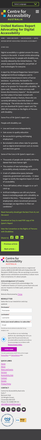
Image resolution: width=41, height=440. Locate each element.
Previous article (10, 244)
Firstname (5, 307)
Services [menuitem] (4, 372)
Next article (9, 249)
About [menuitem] (3, 367)
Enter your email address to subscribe (15, 322)
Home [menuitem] (3, 364)
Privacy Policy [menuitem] (6, 384)
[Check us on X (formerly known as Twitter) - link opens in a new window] (8, 409)
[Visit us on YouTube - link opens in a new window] (24, 409)
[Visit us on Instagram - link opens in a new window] (19, 409)
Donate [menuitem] (3, 381)
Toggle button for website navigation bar (37, 11)
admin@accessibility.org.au (11, 404)
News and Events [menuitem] (7, 369)
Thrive (20, 294)
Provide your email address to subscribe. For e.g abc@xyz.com (13, 329)
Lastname (5, 314)
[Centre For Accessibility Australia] (15, 14)
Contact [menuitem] (4, 378)
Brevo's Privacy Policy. (15, 344)
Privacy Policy (4, 355)
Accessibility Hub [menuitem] (7, 375)
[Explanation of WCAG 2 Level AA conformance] (21, 420)
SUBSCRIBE (9, 349)
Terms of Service (15, 355)
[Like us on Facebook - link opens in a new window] (3, 409)
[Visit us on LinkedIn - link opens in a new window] (13, 409)
